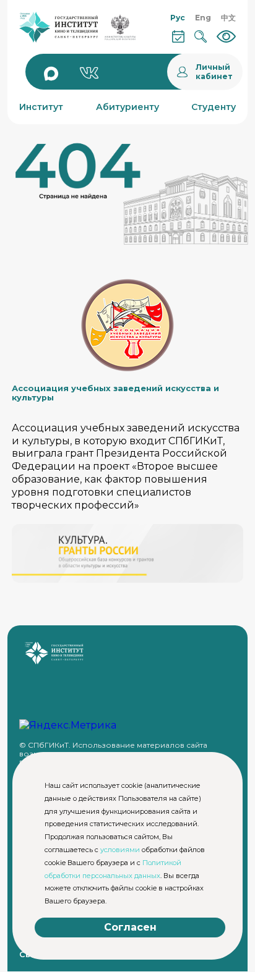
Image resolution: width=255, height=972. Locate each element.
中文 (228, 17)
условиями (120, 849)
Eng (203, 17)
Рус (177, 17)
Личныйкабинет (214, 71)
